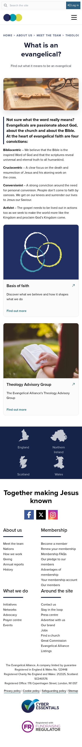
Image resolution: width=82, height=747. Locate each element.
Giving (7, 559)
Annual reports (13, 564)
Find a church (50, 635)
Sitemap (73, 691)
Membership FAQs (53, 554)
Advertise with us (53, 620)
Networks (9, 609)
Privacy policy (12, 691)
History (8, 569)
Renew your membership (58, 549)
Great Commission (53, 640)
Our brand (48, 625)
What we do (15, 590)
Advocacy (10, 615)
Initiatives (10, 604)
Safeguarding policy (54, 691)
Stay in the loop (52, 609)
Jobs (44, 630)
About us (24, 35)
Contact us (48, 604)
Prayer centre (12, 620)
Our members (50, 585)
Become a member (54, 543)
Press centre (49, 615)
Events (8, 625)
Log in (75, 5)
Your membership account (59, 580)
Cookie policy (31, 691)
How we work (12, 554)
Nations (8, 549)
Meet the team (49, 35)
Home (7, 35)
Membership (54, 529)
